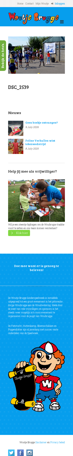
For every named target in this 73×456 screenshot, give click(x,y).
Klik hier (22, 233)
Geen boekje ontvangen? (41, 122)
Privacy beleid (57, 442)
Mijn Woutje (42, 3)
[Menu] (62, 22)
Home (20, 3)
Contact (29, 3)
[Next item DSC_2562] (50, 55)
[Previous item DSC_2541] (22, 55)
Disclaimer (41, 442)
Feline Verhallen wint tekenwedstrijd (40, 142)
